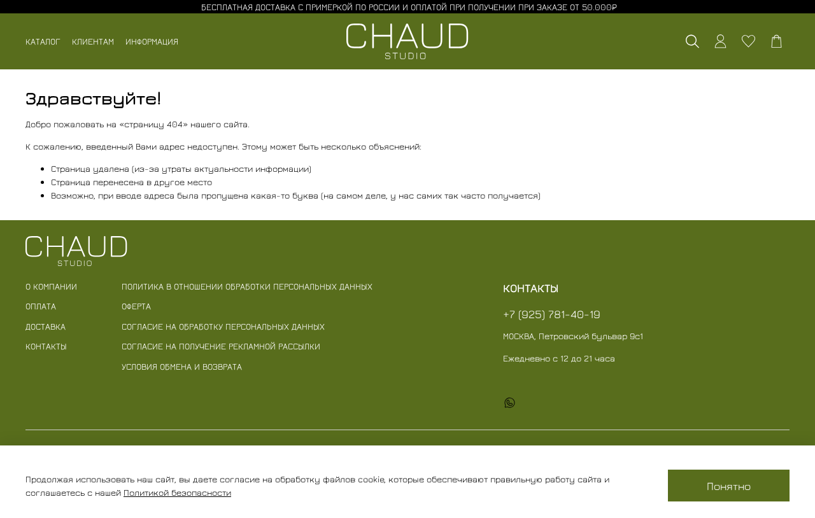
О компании (51, 286)
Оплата (40, 305)
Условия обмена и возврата (182, 366)
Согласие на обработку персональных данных (223, 326)
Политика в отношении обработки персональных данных (247, 286)
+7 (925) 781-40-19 (551, 314)
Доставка (45, 326)
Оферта (136, 305)
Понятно (729, 486)
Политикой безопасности (177, 492)
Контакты (46, 345)
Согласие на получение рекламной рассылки (221, 345)
